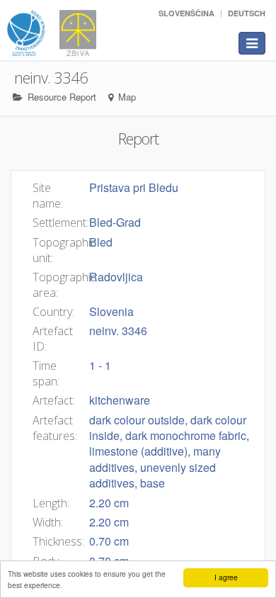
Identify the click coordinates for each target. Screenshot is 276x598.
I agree (226, 577)
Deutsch (246, 13)
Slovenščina (186, 13)
